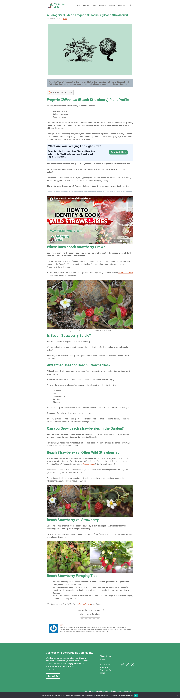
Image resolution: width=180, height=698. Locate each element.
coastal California (125, 272)
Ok (136, 695)
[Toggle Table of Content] (69, 92)
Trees (78, 5)
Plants (86, 5)
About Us (121, 5)
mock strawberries (83, 604)
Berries (112, 5)
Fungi (94, 5)
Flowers (102, 5)
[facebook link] (132, 664)
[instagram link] (122, 664)
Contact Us (53, 676)
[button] (131, 5)
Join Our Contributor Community (96, 691)
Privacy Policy (116, 691)
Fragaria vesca (88, 464)
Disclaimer (127, 691)
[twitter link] (127, 664)
